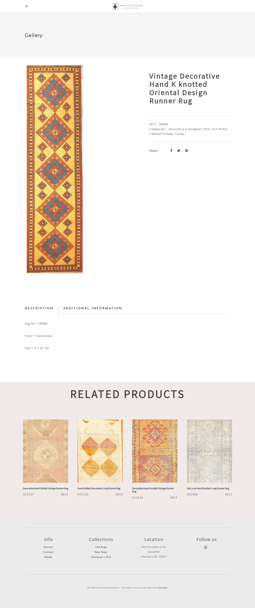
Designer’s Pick (101, 556)
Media (48, 556)
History (48, 546)
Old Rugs (101, 546)
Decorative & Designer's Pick (189, 129)
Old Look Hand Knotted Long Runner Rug (208, 488)
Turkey (180, 133)
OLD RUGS (219, 129)
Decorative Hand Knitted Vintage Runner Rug (45, 488)
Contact (48, 551)
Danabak (163, 587)
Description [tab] (39, 308)
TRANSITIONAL (161, 133)
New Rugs (101, 551)
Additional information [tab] (92, 308)
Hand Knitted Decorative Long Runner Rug (98, 488)
